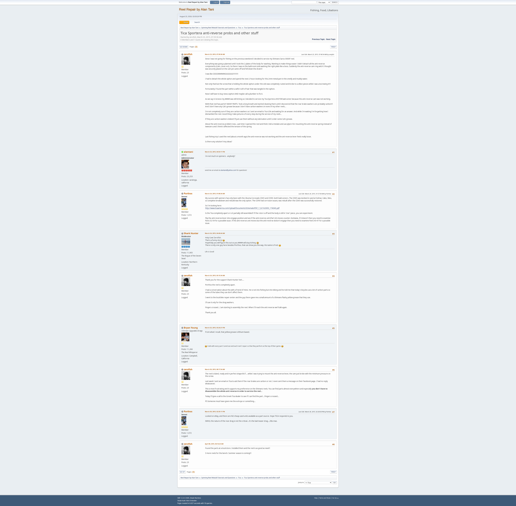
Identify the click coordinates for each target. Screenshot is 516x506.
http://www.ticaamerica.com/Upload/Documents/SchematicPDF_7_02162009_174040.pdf (242, 208)
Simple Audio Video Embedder (187, 500)
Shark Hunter (191, 233)
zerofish (188, 54)
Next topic (331, 39)
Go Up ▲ (335, 498)
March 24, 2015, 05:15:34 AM (215, 275)
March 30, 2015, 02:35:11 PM (215, 412)
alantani (188, 151)
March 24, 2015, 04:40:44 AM (215, 233)
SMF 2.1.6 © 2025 (183, 498)
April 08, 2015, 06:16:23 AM (214, 444)
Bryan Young (191, 327)
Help (316, 498)
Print (333, 47)
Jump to (301, 482)
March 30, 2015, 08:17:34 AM (215, 369)
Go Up (182, 472)
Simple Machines (195, 498)
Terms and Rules (325, 498)
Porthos (188, 193)
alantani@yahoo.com (228, 170)
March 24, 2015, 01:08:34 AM (215, 194)
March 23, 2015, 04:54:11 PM (215, 152)
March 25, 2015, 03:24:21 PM (215, 328)
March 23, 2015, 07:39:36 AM (215, 54)
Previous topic (318, 39)
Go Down (183, 47)
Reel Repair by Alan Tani (196, 9)
